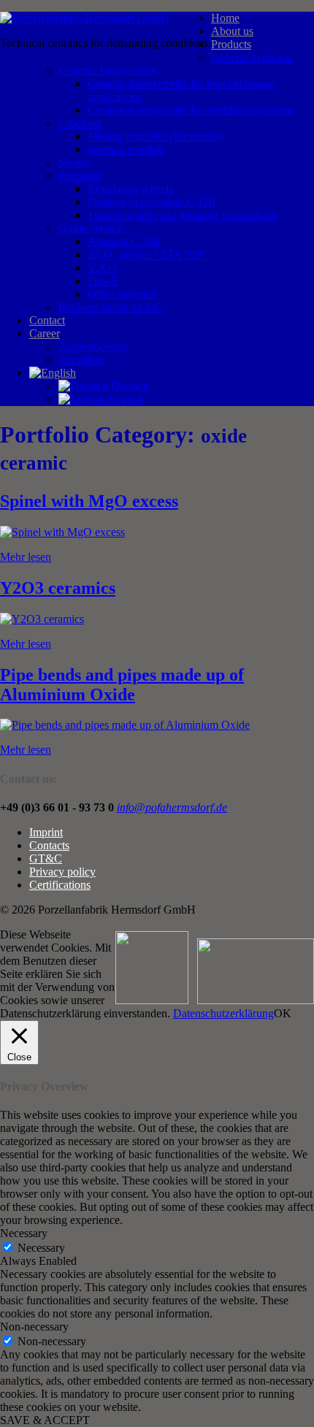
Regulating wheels (130, 189)
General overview (252, 57)
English (124, 399)
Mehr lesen (25, 557)
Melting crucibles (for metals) (155, 136)
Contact (47, 320)
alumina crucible (126, 149)
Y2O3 (102, 267)
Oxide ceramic (92, 228)
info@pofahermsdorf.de (172, 807)
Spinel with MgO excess (89, 500)
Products (231, 44)
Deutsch (128, 386)
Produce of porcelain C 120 (151, 202)
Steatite (75, 162)
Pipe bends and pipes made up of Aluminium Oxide (122, 684)
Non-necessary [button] (34, 1326)
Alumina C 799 (123, 241)
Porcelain (80, 175)
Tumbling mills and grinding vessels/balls (182, 215)
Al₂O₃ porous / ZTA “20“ (147, 254)
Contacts (49, 845)
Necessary (41, 1248)
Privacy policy (62, 871)
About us (232, 31)
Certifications (60, 885)
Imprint (46, 832)
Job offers (81, 359)
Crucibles (80, 123)
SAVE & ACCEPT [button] (45, 1420)
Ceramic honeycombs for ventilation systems (191, 110)
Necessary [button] (23, 1233)
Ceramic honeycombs (108, 70)
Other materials (123, 294)
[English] (52, 373)
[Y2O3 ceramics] (42, 619)
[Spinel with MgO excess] (62, 532)
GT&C (45, 858)
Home (225, 18)
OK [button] (282, 1013)
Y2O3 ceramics (57, 587)
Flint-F (103, 281)
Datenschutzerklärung (223, 1013)
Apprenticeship (93, 346)
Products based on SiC (110, 307)
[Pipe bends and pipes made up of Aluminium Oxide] (125, 725)
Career (44, 333)
